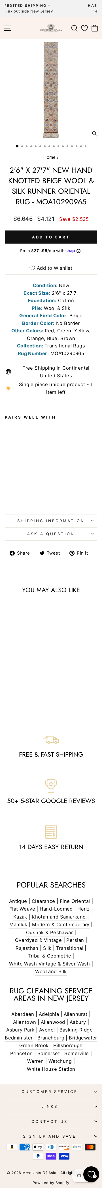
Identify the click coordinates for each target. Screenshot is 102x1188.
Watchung (60, 1061)
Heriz (83, 909)
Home (49, 157)
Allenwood (53, 1022)
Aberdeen (22, 1014)
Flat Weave (22, 909)
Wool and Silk (51, 971)
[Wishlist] (84, 28)
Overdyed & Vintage (38, 940)
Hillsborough (68, 1045)
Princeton (21, 1053)
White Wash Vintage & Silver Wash (49, 964)
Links (49, 1106)
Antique (18, 901)
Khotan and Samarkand (59, 917)
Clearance (43, 901)
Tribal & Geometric (49, 956)
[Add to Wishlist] (11, 455)
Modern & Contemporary (61, 924)
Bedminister (19, 1038)
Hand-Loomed (56, 909)
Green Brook (34, 1045)
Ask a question (51, 534)
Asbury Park (20, 1030)
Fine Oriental (75, 901)
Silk (47, 948)
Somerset (48, 1053)
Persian (75, 940)
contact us (49, 1121)
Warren (35, 1061)
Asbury (78, 1022)
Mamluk (18, 924)
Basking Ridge (76, 1030)
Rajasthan (27, 948)
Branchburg (50, 1038)
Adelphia (49, 1014)
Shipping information (51, 520)
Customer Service (50, 1091)
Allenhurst (76, 1014)
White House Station (51, 1069)
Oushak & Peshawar (49, 932)
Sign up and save (49, 1136)
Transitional (69, 948)
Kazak (20, 917)
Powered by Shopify (51, 1183)
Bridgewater (83, 1038)
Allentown (24, 1022)
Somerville (76, 1053)
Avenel (47, 1030)
